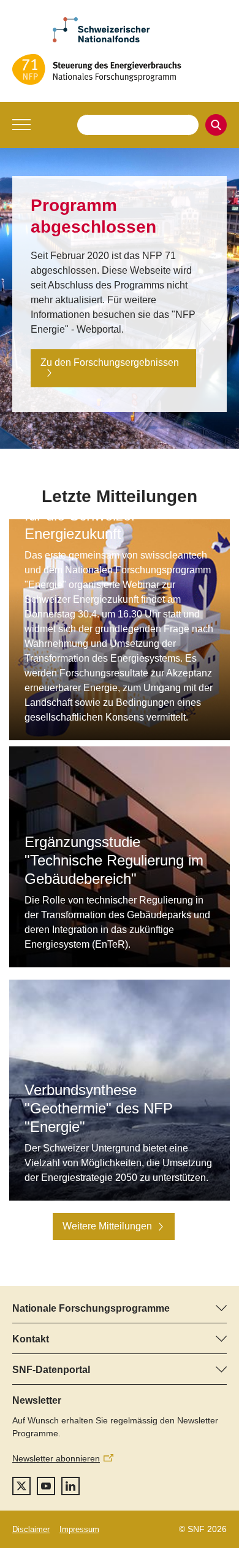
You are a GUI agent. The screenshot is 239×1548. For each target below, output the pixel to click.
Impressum (79, 1529)
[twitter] (21, 1486)
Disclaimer (31, 1529)
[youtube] (46, 1486)
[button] (21, 124)
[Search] (216, 125)
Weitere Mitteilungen (107, 1226)
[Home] (119, 69)
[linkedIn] (70, 1486)
